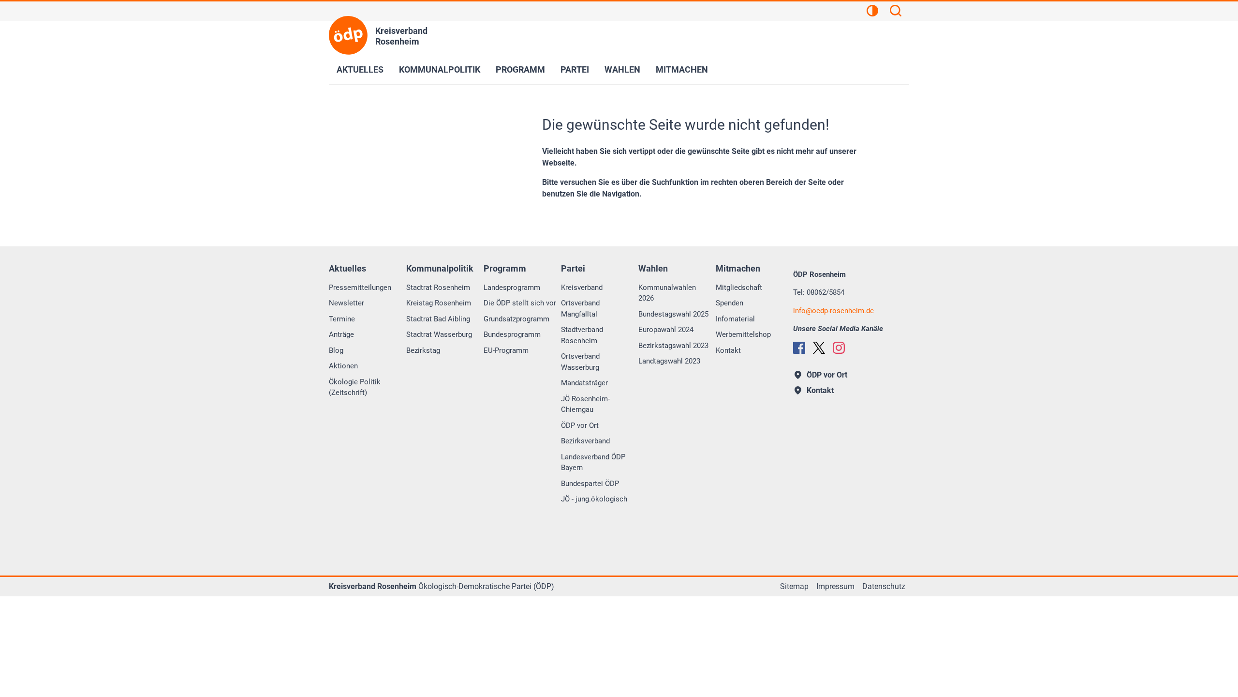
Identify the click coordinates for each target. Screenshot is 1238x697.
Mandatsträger (584, 383)
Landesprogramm (512, 287)
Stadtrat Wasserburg (439, 334)
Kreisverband (582, 287)
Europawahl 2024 (665, 329)
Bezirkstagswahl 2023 (673, 345)
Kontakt (728, 350)
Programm (520, 69)
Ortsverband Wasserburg (580, 362)
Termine (342, 319)
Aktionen (343, 366)
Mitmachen (682, 69)
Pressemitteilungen (360, 287)
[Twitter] (819, 348)
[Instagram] (839, 348)
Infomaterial (735, 319)
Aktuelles (360, 69)
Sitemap (794, 586)
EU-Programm (506, 350)
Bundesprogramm (512, 334)
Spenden (729, 303)
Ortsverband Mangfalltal (580, 308)
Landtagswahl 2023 (669, 361)
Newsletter (346, 303)
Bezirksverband (585, 441)
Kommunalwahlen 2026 (667, 293)
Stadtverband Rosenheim (582, 335)
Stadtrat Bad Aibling (438, 319)
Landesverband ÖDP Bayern (593, 462)
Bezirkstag (423, 350)
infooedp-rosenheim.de (833, 310)
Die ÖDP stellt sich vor (520, 303)
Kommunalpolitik (439, 69)
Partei (574, 69)
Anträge (341, 334)
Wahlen (622, 69)
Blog (336, 350)
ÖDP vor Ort (580, 425)
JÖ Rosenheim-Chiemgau (585, 404)
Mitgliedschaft (739, 287)
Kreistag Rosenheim (438, 303)
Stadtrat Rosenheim (438, 287)
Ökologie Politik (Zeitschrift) (355, 387)
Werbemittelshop (743, 334)
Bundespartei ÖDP (590, 483)
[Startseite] (348, 35)
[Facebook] (799, 348)
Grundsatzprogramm (516, 319)
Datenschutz (883, 586)
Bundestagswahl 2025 (673, 314)
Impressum (835, 586)
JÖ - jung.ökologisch (594, 499)
